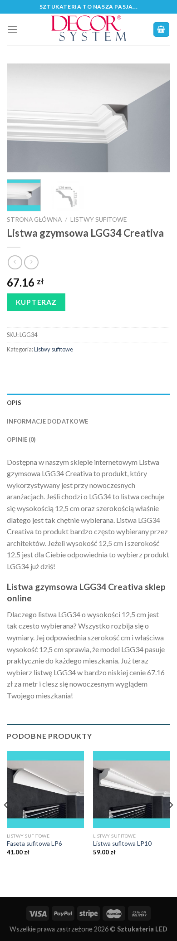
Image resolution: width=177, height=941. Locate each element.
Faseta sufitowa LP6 (34, 843)
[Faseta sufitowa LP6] (45, 789)
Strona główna (34, 219)
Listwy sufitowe (98, 219)
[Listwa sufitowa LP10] (131, 789)
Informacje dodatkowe (47, 421)
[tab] (88, 403)
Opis (14, 402)
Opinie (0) (21, 439)
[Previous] (21, 118)
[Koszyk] (161, 29)
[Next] (156, 118)
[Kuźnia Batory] (88, 29)
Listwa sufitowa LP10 (122, 843)
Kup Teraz (36, 302)
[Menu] (12, 29)
